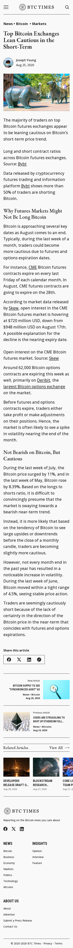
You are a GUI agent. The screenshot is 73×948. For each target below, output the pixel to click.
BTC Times (34, 943)
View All (56, 748)
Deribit (43, 380)
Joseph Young (26, 60)
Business (8, 857)
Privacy (47, 943)
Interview (38, 857)
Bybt (22, 163)
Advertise (9, 914)
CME (33, 267)
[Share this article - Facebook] (9, 659)
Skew (14, 308)
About (7, 908)
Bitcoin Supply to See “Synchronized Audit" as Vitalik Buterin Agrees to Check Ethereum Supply (24, 687)
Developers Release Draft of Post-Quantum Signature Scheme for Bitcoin (16, 783)
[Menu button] (6, 7)
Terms (58, 943)
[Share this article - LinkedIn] (29, 660)
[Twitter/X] (14, 829)
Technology (10, 881)
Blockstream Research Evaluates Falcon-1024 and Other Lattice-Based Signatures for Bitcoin (45, 783)
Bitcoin (22, 23)
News (8, 23)
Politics (7, 875)
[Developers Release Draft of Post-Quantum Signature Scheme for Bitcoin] (16, 767)
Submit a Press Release (17, 920)
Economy (9, 863)
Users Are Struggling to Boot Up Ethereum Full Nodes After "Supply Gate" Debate (49, 719)
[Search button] (67, 7)
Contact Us (10, 926)
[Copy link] (39, 659)
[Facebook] (5, 829)
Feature (37, 863)
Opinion (37, 851)
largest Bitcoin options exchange (34, 386)
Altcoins (46, 727)
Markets (39, 23)
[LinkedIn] (22, 829)
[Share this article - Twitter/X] (19, 660)
